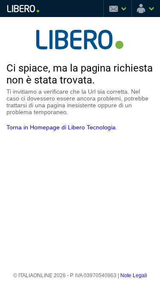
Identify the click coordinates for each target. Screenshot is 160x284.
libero (23, 8)
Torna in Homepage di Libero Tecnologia (61, 127)
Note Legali (133, 275)
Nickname (146, 8)
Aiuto (96, 8)
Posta (117, 8)
